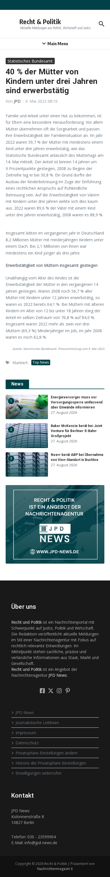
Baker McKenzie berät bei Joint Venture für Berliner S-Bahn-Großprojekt (76, 431)
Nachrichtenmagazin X (55, 868)
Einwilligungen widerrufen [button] (38, 773)
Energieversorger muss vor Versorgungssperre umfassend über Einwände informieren (76, 402)
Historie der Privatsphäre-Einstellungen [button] (51, 763)
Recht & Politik (40, 21)
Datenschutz (27, 742)
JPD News (25, 712)
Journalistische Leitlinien (37, 722)
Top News (41, 362)
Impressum (26, 732)
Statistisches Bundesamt (30, 61)
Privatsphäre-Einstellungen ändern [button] (47, 753)
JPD (17, 101)
